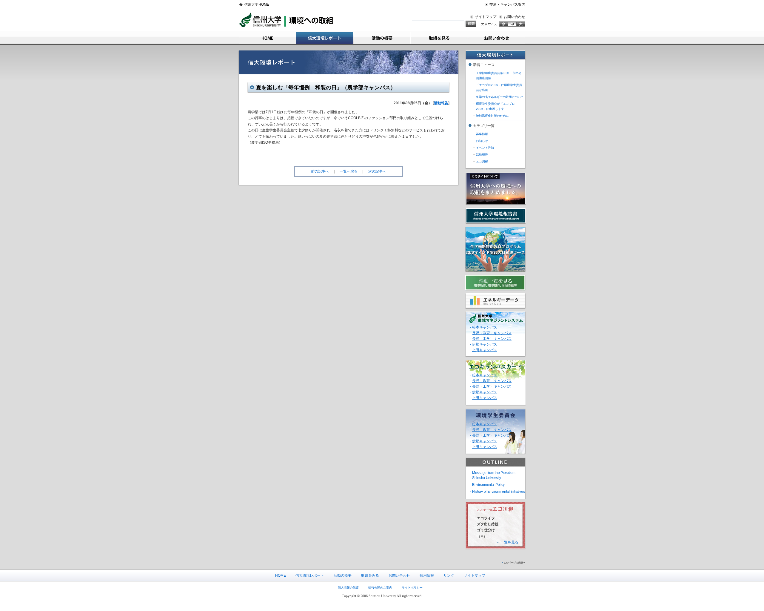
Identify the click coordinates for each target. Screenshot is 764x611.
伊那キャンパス (484, 344)
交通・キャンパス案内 (507, 4)
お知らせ (482, 140)
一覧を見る (509, 542)
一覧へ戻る (349, 171)
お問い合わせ (514, 17)
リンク (448, 575)
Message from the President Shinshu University (493, 475)
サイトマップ (485, 17)
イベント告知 (485, 147)
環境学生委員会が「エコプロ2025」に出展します (495, 106)
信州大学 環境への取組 (286, 20)
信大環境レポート (324, 38)
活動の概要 (382, 38)
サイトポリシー (412, 587)
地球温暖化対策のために (492, 115)
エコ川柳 (482, 161)
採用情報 (427, 575)
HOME (267, 38)
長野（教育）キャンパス (492, 333)
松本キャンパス (484, 327)
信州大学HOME (256, 4)
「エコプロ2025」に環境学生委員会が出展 (499, 87)
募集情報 (482, 134)
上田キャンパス (484, 350)
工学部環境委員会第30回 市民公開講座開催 (498, 75)
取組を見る (439, 38)
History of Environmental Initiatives (498, 491)
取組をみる (370, 575)
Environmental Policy (488, 485)
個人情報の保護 (348, 587)
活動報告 (441, 103)
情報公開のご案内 (380, 587)
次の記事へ (377, 171)
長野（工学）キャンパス (492, 339)
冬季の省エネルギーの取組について (500, 97)
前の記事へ (320, 171)
